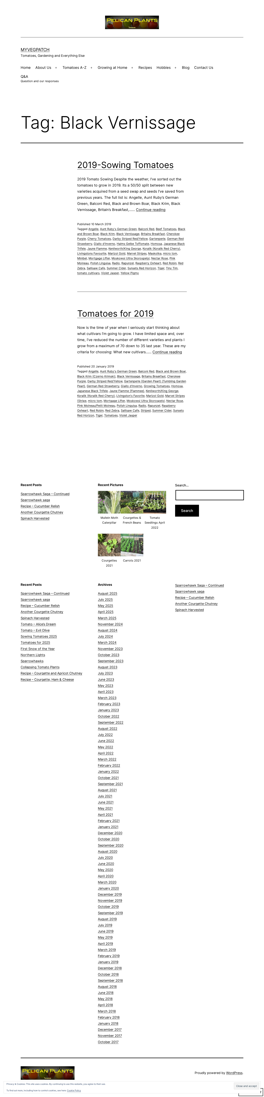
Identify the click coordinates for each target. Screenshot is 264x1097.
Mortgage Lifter (99, 258)
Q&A (40, 78)
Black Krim (107, 234)
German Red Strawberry (103, 386)
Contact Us (203, 67)
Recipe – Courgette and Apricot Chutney (51, 673)
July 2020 (105, 857)
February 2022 (109, 765)
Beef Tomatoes (166, 229)
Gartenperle (157, 238)
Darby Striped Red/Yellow (130, 238)
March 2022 (107, 759)
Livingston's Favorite (130, 395)
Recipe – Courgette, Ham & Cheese (47, 679)
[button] (109, 510)
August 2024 (107, 630)
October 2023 (108, 655)
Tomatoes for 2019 (115, 313)
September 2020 (110, 845)
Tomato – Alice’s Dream (38, 624)
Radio (116, 263)
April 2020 (106, 876)
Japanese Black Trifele (92, 391)
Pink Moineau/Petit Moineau (96, 405)
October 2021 (108, 778)
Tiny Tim (172, 268)
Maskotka (154, 253)
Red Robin (170, 263)
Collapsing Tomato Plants (40, 667)
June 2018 (106, 993)
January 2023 (108, 710)
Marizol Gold (116, 253)
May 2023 (105, 685)
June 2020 (106, 864)
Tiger (161, 268)
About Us (43, 67)
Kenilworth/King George (124, 248)
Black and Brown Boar (171, 371)
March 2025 (107, 618)
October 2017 (108, 1042)
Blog (185, 67)
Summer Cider (116, 268)
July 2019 (105, 925)
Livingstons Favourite (91, 253)
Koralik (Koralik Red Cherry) (161, 248)
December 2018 (110, 968)
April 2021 (105, 815)
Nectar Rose (159, 258)
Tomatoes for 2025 (35, 642)
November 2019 (110, 900)
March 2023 (107, 698)
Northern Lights (33, 655)
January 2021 (108, 827)
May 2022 (105, 747)
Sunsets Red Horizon (142, 268)
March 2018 (107, 1011)
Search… (182, 485)
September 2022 (110, 722)
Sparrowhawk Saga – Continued (45, 494)
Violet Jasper (110, 273)
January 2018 (108, 1023)
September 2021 (110, 784)
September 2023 (110, 661)
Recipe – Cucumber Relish (40, 506)
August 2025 (107, 593)
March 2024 (107, 642)
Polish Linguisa (100, 263)
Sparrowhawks (32, 661)
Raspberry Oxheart (148, 263)
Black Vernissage (127, 234)
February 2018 (109, 1017)
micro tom (170, 253)
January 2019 (108, 962)
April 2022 (106, 753)
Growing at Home (112, 67)
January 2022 (108, 771)
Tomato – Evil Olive (35, 630)
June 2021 (106, 802)
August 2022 (107, 728)
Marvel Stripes (137, 253)
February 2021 (109, 821)
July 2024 (105, 636)
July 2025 (105, 599)
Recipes (145, 67)
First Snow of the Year (38, 649)
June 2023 (106, 679)
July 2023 (105, 673)
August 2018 (107, 986)
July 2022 (105, 735)
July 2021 (105, 796)
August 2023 (107, 667)
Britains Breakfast (153, 234)
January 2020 (108, 888)
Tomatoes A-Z (74, 67)
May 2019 (105, 937)
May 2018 (105, 999)
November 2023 (110, 649)
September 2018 (110, 980)
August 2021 (107, 790)
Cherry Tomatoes (99, 238)
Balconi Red (146, 229)
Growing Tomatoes (157, 386)
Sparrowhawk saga (35, 500)
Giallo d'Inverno (104, 243)
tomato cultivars (88, 273)
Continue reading (150, 210)
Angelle (93, 229)
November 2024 (110, 624)
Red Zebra (112, 410)
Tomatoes (111, 415)
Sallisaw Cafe (96, 268)
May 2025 (105, 606)
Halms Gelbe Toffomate (133, 243)
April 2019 (105, 944)
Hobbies (164, 67)
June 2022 (106, 741)
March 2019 (107, 950)
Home (26, 67)
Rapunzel (127, 263)
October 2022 (108, 716)
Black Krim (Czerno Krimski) (96, 376)
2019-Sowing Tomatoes (125, 165)
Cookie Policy (74, 1090)
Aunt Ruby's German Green (118, 229)
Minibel (82, 258)
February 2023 (109, 704)
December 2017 (110, 1029)
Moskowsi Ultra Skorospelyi (131, 258)
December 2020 (110, 833)
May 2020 (105, 870)
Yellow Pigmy (130, 273)
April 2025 (106, 612)
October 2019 (108, 907)
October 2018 (108, 974)
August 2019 (107, 919)
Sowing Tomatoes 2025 (39, 636)
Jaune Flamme (97, 248)
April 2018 (105, 1005)
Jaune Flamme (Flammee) (126, 391)
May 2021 (105, 808)
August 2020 (107, 851)
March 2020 (107, 882)
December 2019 (110, 894)
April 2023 (106, 692)
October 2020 (108, 839)
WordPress (234, 1073)
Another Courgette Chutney (42, 512)
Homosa (156, 243)
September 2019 (110, 913)
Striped (146, 410)
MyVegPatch (35, 49)
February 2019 (109, 956)
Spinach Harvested (35, 518)
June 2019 (106, 931)
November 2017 (110, 1036)
